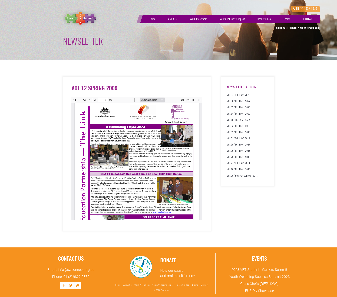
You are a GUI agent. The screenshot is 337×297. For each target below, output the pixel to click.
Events (286, 19)
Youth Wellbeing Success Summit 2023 (259, 276)
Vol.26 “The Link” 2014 (238, 169)
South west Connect (287, 28)
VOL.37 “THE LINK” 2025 (238, 95)
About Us (172, 19)
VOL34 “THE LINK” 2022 (238, 119)
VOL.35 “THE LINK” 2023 (238, 107)
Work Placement (198, 19)
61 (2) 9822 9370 (306, 9)
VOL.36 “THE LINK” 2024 (238, 101)
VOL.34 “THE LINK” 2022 (238, 113)
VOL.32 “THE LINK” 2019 (238, 132)
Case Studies (264, 19)
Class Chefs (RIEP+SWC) (259, 283)
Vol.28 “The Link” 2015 (238, 157)
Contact (308, 19)
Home (153, 19)
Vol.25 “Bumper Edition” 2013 (242, 175)
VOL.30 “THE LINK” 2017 (238, 144)
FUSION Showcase (259, 290)
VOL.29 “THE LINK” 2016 (238, 150)
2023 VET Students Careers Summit (259, 269)
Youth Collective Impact (232, 19)
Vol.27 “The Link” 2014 (238, 163)
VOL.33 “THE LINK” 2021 (238, 126)
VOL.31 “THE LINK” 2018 (238, 138)
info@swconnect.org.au (76, 269)
